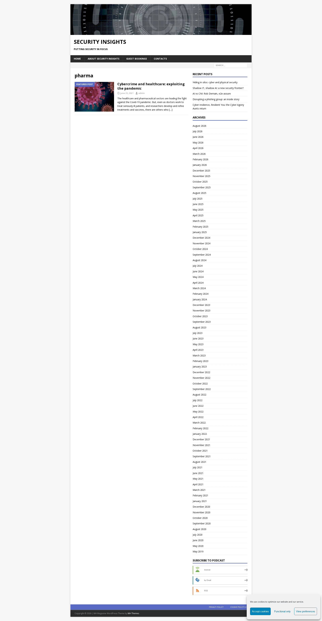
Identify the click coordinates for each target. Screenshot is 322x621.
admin (141, 93)
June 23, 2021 (126, 93)
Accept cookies (260, 611)
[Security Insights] (161, 32)
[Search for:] (230, 65)
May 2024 (198, 277)
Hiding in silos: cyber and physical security (215, 82)
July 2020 (197, 534)
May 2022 (198, 411)
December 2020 (201, 506)
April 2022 (198, 417)
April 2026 (198, 148)
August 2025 (199, 192)
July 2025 (197, 198)
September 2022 (202, 389)
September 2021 (202, 456)
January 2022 (200, 433)
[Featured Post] (94, 97)
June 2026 (198, 136)
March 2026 (199, 153)
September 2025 (202, 187)
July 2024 (197, 265)
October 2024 (200, 249)
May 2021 (198, 478)
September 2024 (202, 254)
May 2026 (198, 142)
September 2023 (202, 321)
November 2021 (201, 445)
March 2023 (199, 355)
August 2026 (199, 125)
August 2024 (199, 260)
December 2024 (201, 237)
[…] (170, 109)
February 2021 (200, 495)
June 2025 (198, 204)
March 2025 (199, 220)
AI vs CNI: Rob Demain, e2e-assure (212, 93)
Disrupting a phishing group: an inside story (216, 99)
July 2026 (197, 131)
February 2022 (200, 428)
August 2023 (199, 327)
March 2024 (199, 288)
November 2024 (201, 243)
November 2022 (201, 377)
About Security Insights (103, 58)
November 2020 (201, 512)
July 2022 (197, 400)
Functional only (282, 611)
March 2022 (199, 422)
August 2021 (199, 461)
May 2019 (198, 551)
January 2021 (200, 501)
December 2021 (201, 439)
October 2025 (200, 181)
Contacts (160, 58)
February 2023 (200, 361)
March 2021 (199, 489)
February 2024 (200, 293)
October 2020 (200, 517)
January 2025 (200, 232)
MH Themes (133, 613)
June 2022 (198, 405)
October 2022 (200, 383)
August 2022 (199, 394)
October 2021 (200, 450)
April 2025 (198, 215)
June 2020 (198, 540)
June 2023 (198, 338)
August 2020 (199, 529)
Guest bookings (136, 58)
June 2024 (198, 271)
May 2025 (198, 209)
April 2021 (198, 484)
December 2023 (201, 305)
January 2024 (200, 299)
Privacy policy (216, 607)
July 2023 (197, 333)
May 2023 (198, 344)
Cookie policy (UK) (239, 607)
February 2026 (200, 159)
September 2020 (202, 523)
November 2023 (201, 310)
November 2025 (201, 176)
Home (77, 58)
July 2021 (197, 467)
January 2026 (200, 164)
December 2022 (201, 372)
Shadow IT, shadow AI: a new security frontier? (218, 88)
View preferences (305, 611)
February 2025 (200, 226)
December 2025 (201, 170)
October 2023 (200, 316)
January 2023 (200, 366)
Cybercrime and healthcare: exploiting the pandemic (151, 86)
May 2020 (198, 546)
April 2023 (198, 349)
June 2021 (198, 473)
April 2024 (198, 282)
